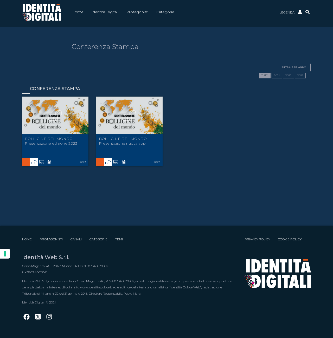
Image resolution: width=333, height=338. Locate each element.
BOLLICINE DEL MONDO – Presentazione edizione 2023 (51, 141)
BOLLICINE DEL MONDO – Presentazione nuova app (124, 141)
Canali (76, 239)
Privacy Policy (257, 239)
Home (27, 239)
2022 (288, 75)
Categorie (98, 239)
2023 (300, 75)
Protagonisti (51, 239)
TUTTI (264, 75)
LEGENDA (286, 12)
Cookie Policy (290, 239)
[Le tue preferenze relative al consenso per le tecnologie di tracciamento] (5, 254)
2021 (277, 75)
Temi (119, 239)
